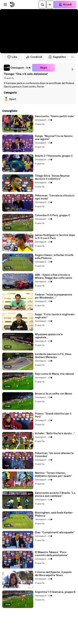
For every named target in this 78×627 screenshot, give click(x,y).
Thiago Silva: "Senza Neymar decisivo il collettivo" (52, 177)
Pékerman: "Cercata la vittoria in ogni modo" (54, 197)
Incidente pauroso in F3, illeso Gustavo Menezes (53, 356)
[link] (17, 68)
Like (14, 57)
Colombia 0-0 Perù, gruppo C (52, 215)
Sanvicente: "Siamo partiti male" (55, 116)
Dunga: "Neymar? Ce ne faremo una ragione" (54, 138)
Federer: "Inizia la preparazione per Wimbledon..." (53, 296)
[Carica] (50, 4)
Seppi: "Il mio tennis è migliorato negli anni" (55, 316)
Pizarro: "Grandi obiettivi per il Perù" (53, 415)
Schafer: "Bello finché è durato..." (55, 433)
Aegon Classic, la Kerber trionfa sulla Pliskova (54, 257)
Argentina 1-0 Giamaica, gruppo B (55, 592)
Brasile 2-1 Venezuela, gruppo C (54, 155)
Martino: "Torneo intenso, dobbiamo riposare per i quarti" (53, 474)
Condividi (36, 57)
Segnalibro (59, 57)
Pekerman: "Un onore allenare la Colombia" (54, 455)
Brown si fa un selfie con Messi (53, 393)
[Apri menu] (5, 4)
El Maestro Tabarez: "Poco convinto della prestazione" (51, 554)
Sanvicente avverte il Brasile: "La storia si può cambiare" (55, 494)
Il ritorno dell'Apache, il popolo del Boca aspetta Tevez (53, 574)
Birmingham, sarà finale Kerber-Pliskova (54, 514)
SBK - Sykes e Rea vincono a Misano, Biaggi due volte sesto (53, 276)
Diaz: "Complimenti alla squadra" (54, 532)
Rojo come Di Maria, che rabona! (54, 373)
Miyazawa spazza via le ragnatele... (49, 336)
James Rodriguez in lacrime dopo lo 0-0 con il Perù (55, 237)
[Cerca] (42, 4)
